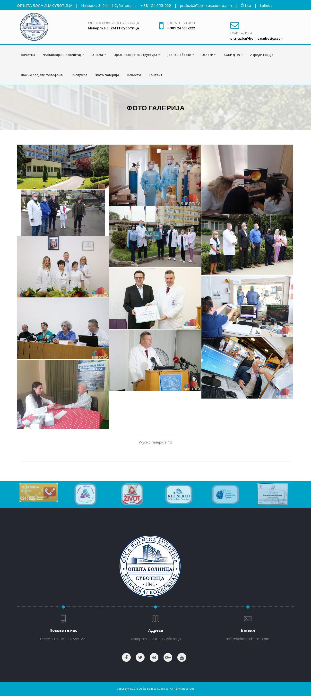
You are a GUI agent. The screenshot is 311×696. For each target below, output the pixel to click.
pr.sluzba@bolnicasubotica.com (206, 5)
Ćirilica (246, 5)
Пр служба (78, 75)
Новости (134, 75)
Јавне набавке (179, 54)
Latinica (266, 5)
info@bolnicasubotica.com (247, 638)
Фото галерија (107, 75)
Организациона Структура (135, 54)
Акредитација (262, 54)
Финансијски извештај (62, 54)
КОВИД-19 (232, 54)
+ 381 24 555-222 (155, 5)
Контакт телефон (181, 23)
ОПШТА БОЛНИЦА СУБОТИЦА (44, 5)
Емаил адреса (241, 33)
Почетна (28, 54)
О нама (97, 54)
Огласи (207, 54)
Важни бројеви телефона (42, 75)
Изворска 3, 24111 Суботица (106, 5)
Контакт (155, 75)
